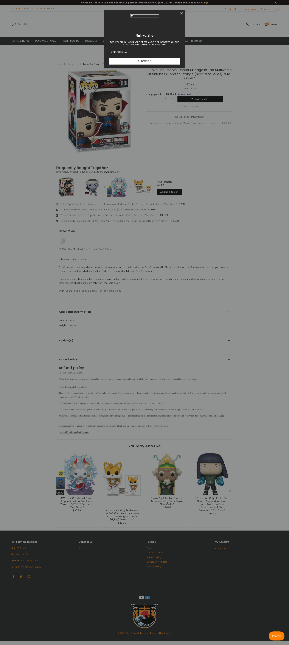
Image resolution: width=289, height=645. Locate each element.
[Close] (181, 13)
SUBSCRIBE (144, 61)
